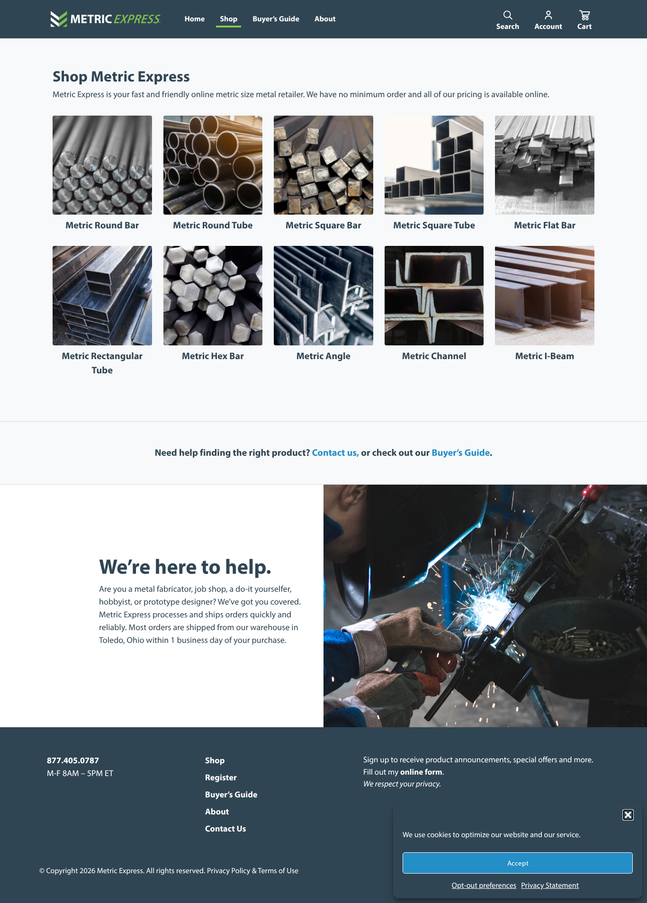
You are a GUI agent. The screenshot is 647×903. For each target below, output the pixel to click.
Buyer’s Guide (461, 453)
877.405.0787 (73, 760)
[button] (628, 815)
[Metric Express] (106, 19)
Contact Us (225, 828)
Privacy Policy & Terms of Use (252, 871)
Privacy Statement (550, 885)
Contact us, (335, 453)
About (217, 811)
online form (421, 772)
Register (221, 777)
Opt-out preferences (484, 885)
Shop (215, 760)
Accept (518, 862)
